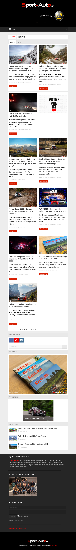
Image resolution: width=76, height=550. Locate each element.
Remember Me (23, 516)
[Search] (64, 347)
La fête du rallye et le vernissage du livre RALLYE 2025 (53, 258)
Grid (13, 42)
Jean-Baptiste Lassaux (25, 82)
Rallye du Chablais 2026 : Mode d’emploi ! (32, 436)
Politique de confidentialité (18, 528)
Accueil (12, 37)
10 (31, 329)
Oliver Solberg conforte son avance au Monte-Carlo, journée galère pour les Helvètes (52, 68)
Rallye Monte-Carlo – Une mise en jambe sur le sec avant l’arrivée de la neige (52, 161)
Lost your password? (16, 520)
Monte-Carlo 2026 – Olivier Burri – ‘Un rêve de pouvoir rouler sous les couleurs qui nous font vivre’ (22, 162)
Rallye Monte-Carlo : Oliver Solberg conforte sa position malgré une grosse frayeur (21, 68)
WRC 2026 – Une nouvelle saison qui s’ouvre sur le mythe (52, 210)
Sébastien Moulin (23, 274)
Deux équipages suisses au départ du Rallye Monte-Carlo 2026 (21, 259)
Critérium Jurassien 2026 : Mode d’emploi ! (33, 444)
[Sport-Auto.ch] (38, 5)
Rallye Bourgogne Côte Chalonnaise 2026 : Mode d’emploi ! (38, 428)
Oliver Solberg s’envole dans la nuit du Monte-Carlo (22, 115)
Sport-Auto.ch (14, 460)
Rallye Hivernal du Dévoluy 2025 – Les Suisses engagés (23, 305)
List (21, 42)
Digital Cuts (53, 545)
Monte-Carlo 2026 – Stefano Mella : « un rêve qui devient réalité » (21, 211)
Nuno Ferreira (22, 179)
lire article (12, 86)
